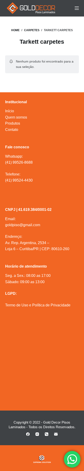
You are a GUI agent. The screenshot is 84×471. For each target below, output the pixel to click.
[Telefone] (46, 434)
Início (9, 111)
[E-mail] (56, 434)
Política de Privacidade (51, 305)
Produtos (12, 123)
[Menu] (77, 8)
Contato (11, 130)
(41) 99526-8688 (19, 162)
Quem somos (16, 117)
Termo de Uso (16, 305)
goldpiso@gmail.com (22, 225)
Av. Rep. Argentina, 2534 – (27, 243)
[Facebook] (28, 434)
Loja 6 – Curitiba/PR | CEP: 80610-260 (37, 249)
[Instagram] (37, 434)
